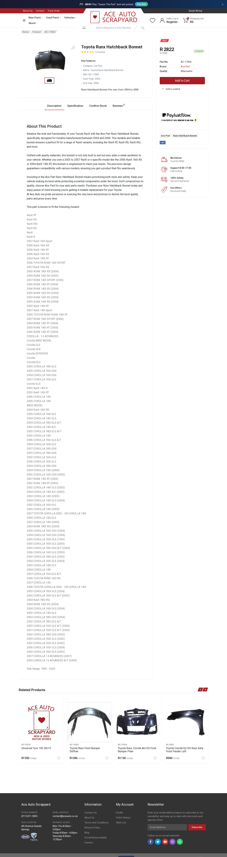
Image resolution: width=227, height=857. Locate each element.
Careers (88, 842)
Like (162, 142)
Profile (119, 812)
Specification (75, 105)
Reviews (119, 105)
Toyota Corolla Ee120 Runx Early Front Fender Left (184, 750)
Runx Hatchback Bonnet (185, 135)
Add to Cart (182, 80)
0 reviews (100, 52)
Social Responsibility (95, 837)
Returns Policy (92, 827)
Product (37, 32)
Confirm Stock (98, 105)
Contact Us (90, 812)
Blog (86, 832)
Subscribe (197, 827)
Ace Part (185, 66)
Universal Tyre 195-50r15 (36, 748)
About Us (28, 11)
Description (54, 105)
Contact (40, 11)
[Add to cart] (58, 758)
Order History (123, 817)
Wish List (121, 822)
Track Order (54, 11)
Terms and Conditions (96, 822)
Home (25, 32)
